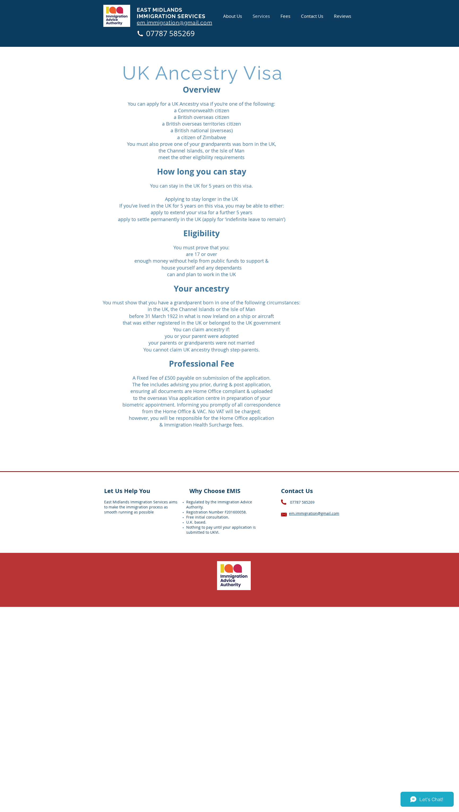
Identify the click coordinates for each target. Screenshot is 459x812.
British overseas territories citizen (203, 124)
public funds (225, 261)
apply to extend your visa (179, 212)
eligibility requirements (219, 157)
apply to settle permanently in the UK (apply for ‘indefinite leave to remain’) (201, 219)
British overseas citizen (203, 117)
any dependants (224, 267)
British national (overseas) (204, 130)
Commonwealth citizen (203, 110)
